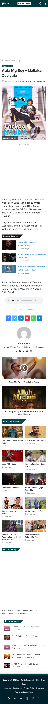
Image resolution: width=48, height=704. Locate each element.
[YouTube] (27, 351)
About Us (7, 688)
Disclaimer (40, 688)
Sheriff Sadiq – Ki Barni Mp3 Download (27, 636)
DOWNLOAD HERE (24, 309)
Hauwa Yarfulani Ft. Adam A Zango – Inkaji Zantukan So (11, 537)
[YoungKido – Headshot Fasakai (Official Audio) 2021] (9, 269)
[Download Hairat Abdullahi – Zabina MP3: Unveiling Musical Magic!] (7, 657)
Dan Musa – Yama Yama (35, 440)
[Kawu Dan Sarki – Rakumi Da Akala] (35, 526)
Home (6, 61)
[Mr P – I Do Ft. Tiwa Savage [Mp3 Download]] (9, 257)
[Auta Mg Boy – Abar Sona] (12, 503)
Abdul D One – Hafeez (34, 511)
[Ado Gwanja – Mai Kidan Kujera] (12, 432)
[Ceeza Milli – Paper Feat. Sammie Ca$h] (9, 245)
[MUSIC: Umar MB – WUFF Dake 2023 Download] (7, 666)
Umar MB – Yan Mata (11, 487)
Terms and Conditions (24, 692)
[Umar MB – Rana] (12, 456)
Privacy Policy (29, 688)
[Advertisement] (24, 33)
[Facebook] (8, 318)
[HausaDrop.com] (24, 3)
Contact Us (17, 688)
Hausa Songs (15, 61)
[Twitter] (14, 318)
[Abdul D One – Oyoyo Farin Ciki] (35, 479)
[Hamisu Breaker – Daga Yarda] (35, 456)
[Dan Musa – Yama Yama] (35, 432)
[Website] (16, 351)
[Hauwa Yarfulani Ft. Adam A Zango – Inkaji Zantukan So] (12, 526)
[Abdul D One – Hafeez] (35, 503)
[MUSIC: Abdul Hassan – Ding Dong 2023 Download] (7, 647)
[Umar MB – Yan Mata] (12, 479)
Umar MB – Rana (9, 464)
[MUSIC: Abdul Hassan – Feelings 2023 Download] (7, 629)
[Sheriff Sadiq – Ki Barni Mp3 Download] (7, 638)
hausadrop (9, 81)
